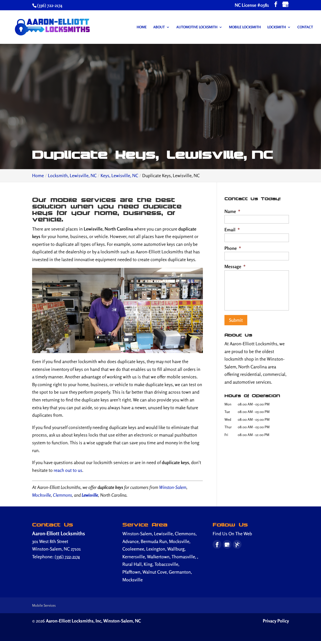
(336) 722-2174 (49, 5)
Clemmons (62, 495)
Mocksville (41, 495)
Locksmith (276, 27)
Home (142, 27)
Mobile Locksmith (245, 27)
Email (232, 229)
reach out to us (68, 470)
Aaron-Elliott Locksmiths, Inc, (93, 620)
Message (235, 266)
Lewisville (90, 495)
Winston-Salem (172, 487)
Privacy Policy (276, 620)
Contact (305, 27)
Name (232, 211)
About (159, 27)
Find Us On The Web (232, 533)
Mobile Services (44, 605)
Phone (232, 248)
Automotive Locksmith (196, 27)
